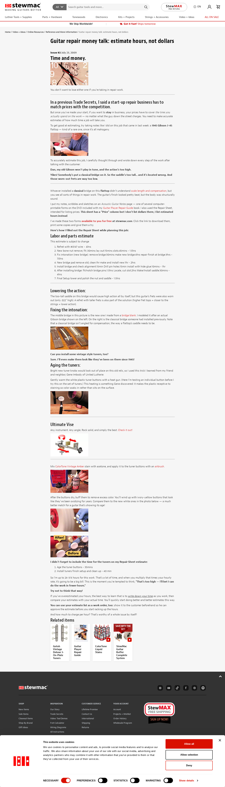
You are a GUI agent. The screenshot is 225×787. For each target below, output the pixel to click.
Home (8, 32)
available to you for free (97, 221)
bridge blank (129, 315)
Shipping (86, 723)
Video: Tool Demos (59, 718)
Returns (85, 727)
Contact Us (87, 714)
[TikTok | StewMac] (176, 688)
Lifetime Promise (90, 709)
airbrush (159, 466)
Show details (186, 780)
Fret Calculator (57, 723)
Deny (189, 765)
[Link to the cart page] (218, 7)
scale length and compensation (149, 191)
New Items (24, 709)
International (88, 718)
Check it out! (125, 430)
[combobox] (101, 7)
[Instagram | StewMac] (159, 688)
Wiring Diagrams (58, 727)
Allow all (189, 743)
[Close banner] (220, 740)
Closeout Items (26, 718)
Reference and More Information (61, 32)
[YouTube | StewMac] (168, 688)
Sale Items (23, 714)
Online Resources (36, 32)
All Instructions (57, 731)
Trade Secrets (56, 714)
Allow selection (189, 754)
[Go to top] (220, 676)
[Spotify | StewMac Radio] (202, 688)
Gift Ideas (23, 727)
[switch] (102, 780)
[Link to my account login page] (209, 7)
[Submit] (146, 7)
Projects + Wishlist (122, 714)
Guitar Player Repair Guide (118, 208)
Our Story (54, 709)
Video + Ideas (19, 32)
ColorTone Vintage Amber (69, 466)
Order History (120, 718)
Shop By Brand (26, 723)
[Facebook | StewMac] (185, 688)
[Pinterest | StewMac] (194, 688)
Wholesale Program (122, 723)
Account (117, 709)
